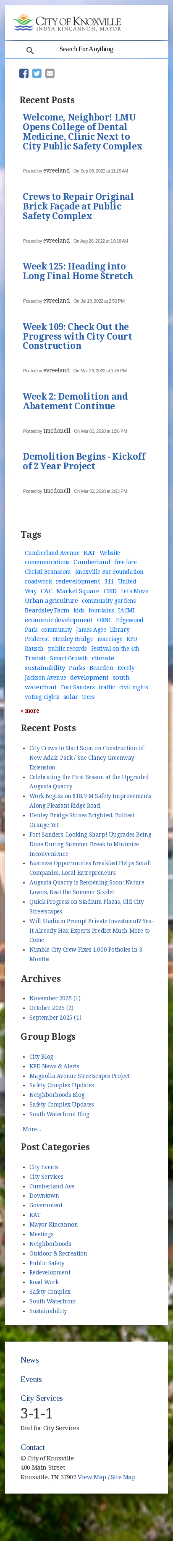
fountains (101, 610)
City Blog (41, 1056)
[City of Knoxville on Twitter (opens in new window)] (148, 1473)
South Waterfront (52, 1301)
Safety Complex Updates (61, 1085)
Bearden (101, 668)
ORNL (104, 620)
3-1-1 (37, 1413)
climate (103, 658)
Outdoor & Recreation (58, 1253)
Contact (33, 1447)
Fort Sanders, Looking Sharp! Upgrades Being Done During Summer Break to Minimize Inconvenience (90, 844)
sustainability (45, 668)
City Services (46, 1176)
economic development (59, 620)
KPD (131, 639)
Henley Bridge (73, 639)
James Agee (91, 629)
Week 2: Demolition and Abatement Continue (75, 401)
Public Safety (46, 1263)
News (30, 1359)
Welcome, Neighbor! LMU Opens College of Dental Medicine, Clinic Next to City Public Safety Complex (83, 132)
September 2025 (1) (55, 1017)
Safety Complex (49, 1291)
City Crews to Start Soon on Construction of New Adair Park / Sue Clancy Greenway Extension (86, 758)
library (119, 629)
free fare (125, 562)
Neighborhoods (50, 1243)
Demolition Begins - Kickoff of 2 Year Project (84, 461)
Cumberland (91, 562)
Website (110, 552)
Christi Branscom (48, 571)
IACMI (126, 610)
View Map (92, 1477)
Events (31, 1379)
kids (78, 610)
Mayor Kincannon (53, 1224)
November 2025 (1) (54, 998)
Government (45, 1205)
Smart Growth (69, 658)
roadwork (38, 581)
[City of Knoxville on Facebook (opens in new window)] (148, 1464)
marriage (110, 639)
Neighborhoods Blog (56, 1094)
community (56, 629)
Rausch (34, 648)
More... (32, 1129)
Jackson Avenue (45, 677)
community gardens (109, 600)
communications (47, 562)
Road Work (43, 1282)
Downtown (44, 1195)
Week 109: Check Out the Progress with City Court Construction (77, 336)
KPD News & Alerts (54, 1066)
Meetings (41, 1234)
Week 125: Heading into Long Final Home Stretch (78, 271)
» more (30, 710)
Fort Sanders (77, 687)
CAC (46, 591)
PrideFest (37, 639)
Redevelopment (49, 1272)
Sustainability (48, 1311)
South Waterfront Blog (59, 1114)
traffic (107, 687)
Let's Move (134, 591)
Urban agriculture (51, 600)
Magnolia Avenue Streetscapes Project (79, 1076)
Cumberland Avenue (52, 552)
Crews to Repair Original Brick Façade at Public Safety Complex (78, 206)
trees (88, 696)
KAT (89, 553)
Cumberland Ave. (52, 1186)
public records (67, 648)
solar (70, 697)
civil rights (133, 687)
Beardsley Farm (47, 610)
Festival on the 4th (115, 648)
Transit (35, 658)
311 (109, 581)
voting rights (42, 696)
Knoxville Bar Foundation (109, 571)
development (89, 677)
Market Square (78, 591)
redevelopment (78, 581)
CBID (110, 591)
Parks (77, 668)
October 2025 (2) (51, 1008)
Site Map (123, 1477)
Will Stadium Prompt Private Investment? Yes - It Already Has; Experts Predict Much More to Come (92, 931)
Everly (126, 668)
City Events (43, 1167)
